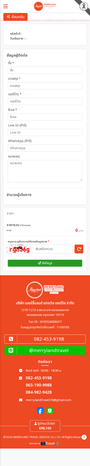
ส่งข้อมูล (46, 263)
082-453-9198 (39, 378)
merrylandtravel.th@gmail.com (48, 400)
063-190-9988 (39, 385)
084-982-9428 (39, 392)
